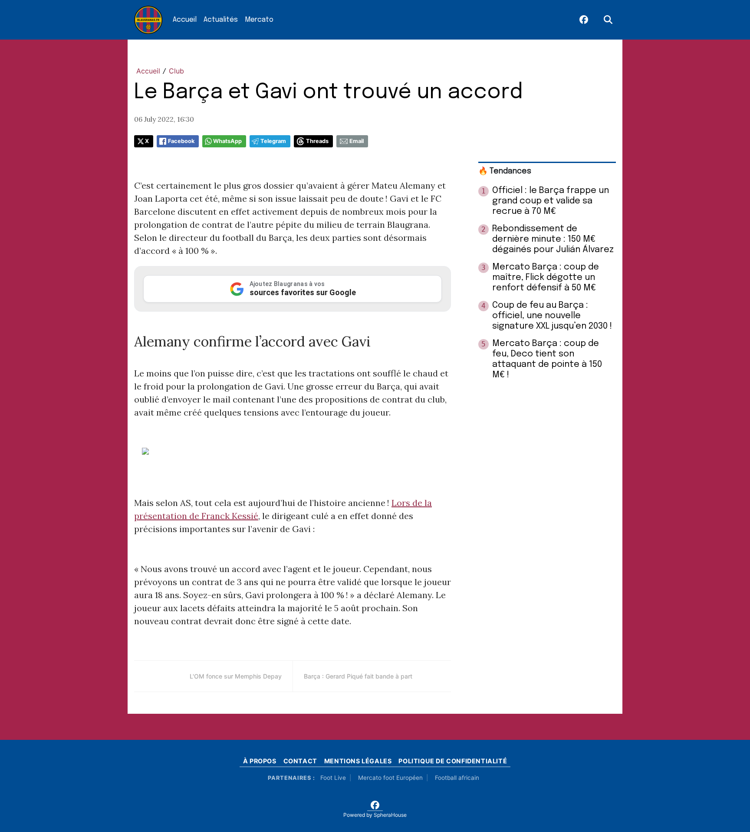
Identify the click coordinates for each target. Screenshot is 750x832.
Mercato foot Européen (390, 777)
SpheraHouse (390, 815)
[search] (608, 20)
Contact (300, 761)
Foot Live (333, 777)
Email (356, 141)
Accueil (185, 19)
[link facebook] (584, 20)
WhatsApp (227, 141)
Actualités (221, 19)
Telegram (273, 141)
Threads (317, 141)
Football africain (457, 777)
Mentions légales (358, 761)
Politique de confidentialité (452, 761)
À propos (259, 761)
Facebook (181, 141)
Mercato (259, 19)
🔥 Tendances (504, 171)
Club (176, 71)
